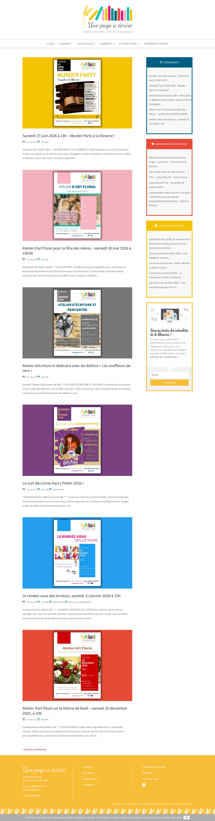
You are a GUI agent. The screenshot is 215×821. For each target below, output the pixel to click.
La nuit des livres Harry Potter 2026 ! (53, 483)
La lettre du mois (128, 43)
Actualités (31, 142)
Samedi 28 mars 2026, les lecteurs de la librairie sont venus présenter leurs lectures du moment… (169, 243)
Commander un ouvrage (156, 43)
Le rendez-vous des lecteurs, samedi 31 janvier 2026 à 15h (72, 595)
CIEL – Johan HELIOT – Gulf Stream (168, 177)
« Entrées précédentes (34, 749)
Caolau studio (186, 804)
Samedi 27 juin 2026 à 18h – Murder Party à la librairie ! (69, 135)
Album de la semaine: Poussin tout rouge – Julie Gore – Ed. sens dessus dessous (168, 162)
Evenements (106, 43)
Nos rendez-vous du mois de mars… (168, 171)
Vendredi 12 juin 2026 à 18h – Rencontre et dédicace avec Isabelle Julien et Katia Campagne (170, 100)
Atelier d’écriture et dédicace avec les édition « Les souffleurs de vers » (76, 368)
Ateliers (44, 142)
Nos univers (88, 772)
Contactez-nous (150, 778)
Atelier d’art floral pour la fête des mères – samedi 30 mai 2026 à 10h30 (77, 250)
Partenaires (147, 772)
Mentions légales (164, 804)
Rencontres (58, 489)
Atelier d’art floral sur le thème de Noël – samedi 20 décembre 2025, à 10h (75, 711)
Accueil (50, 43)
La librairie (64, 43)
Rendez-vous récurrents (80, 602)
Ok (186, 817)
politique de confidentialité (163, 356)
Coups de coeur (85, 43)
